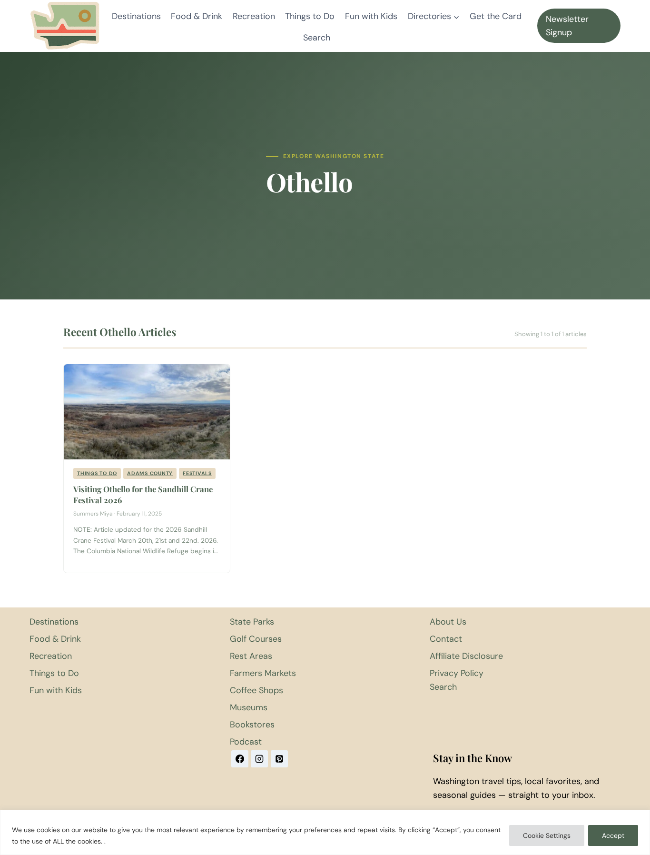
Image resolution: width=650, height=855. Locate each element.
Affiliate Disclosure (466, 656)
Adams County (150, 473)
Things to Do (310, 16)
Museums (248, 707)
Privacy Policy (456, 673)
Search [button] (316, 37)
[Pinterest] (279, 758)
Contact (446, 639)
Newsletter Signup (567, 26)
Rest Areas (251, 656)
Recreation (254, 16)
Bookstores (252, 724)
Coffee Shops (256, 690)
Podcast (246, 741)
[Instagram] (259, 758)
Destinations (136, 16)
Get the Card (496, 16)
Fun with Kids (371, 16)
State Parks (252, 621)
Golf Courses (256, 639)
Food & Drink (196, 16)
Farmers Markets (263, 673)
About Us (448, 621)
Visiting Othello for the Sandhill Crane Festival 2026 (143, 494)
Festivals (197, 473)
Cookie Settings (547, 835)
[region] (325, 832)
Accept (613, 835)
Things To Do (97, 473)
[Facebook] (239, 758)
